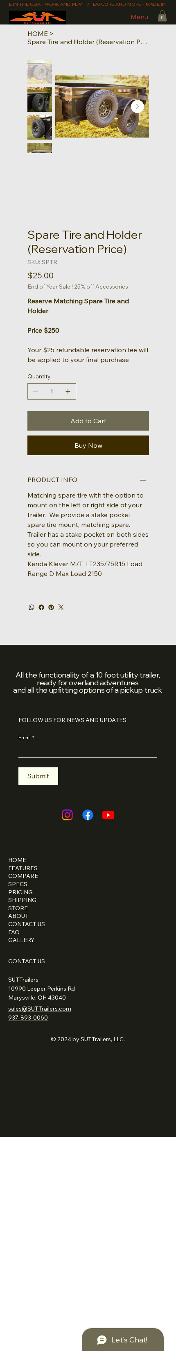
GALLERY (21, 940)
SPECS (17, 884)
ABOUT (18, 916)
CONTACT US (26, 924)
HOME (17, 860)
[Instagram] (67, 815)
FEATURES (23, 868)
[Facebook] (41, 607)
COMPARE (23, 876)
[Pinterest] (51, 607)
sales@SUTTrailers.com (39, 1008)
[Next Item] (137, 106)
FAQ (14, 932)
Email (26, 737)
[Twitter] (61, 607)
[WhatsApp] (31, 607)
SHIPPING (22, 900)
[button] (162, 15)
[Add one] (68, 391)
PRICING (20, 892)
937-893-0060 (28, 1017)
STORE (18, 908)
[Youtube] (108, 815)
